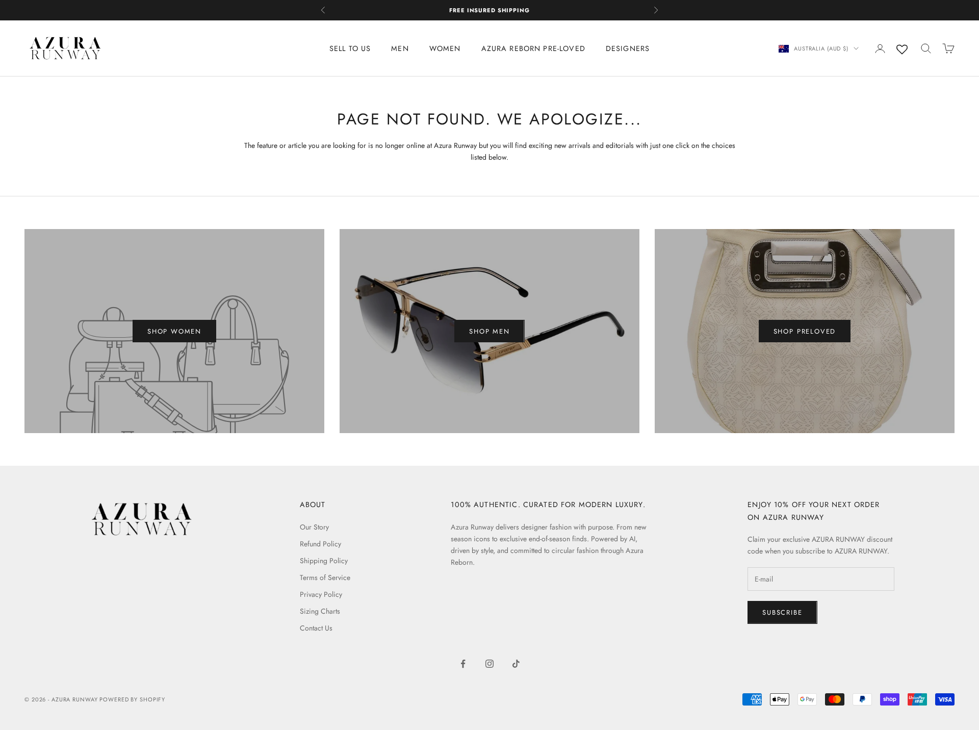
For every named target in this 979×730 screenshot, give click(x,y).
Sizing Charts (320, 611)
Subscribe (782, 612)
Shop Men (489, 331)
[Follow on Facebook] (463, 664)
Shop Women (174, 331)
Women (445, 48)
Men (399, 48)
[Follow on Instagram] (489, 664)
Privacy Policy (321, 594)
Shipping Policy (324, 561)
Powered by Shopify (132, 699)
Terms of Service (325, 577)
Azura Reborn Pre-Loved (533, 48)
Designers (628, 48)
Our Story (314, 527)
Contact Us (316, 628)
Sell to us (350, 48)
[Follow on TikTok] (516, 664)
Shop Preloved (805, 331)
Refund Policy (320, 544)
